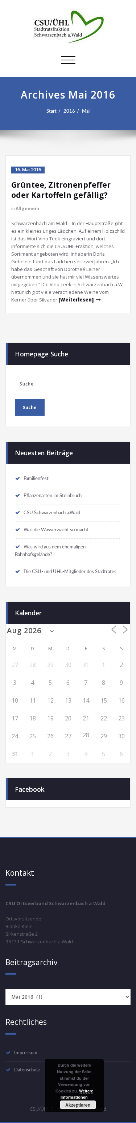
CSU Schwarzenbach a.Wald (52, 512)
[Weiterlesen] (76, 299)
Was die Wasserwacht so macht (56, 529)
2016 (69, 111)
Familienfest (36, 478)
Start (51, 111)
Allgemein (27, 208)
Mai (86, 111)
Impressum (25, 1052)
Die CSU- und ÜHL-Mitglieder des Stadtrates (70, 571)
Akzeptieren (77, 1105)
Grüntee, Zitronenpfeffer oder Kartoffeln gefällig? (61, 190)
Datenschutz (27, 1069)
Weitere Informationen (77, 1094)
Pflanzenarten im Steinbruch (53, 495)
